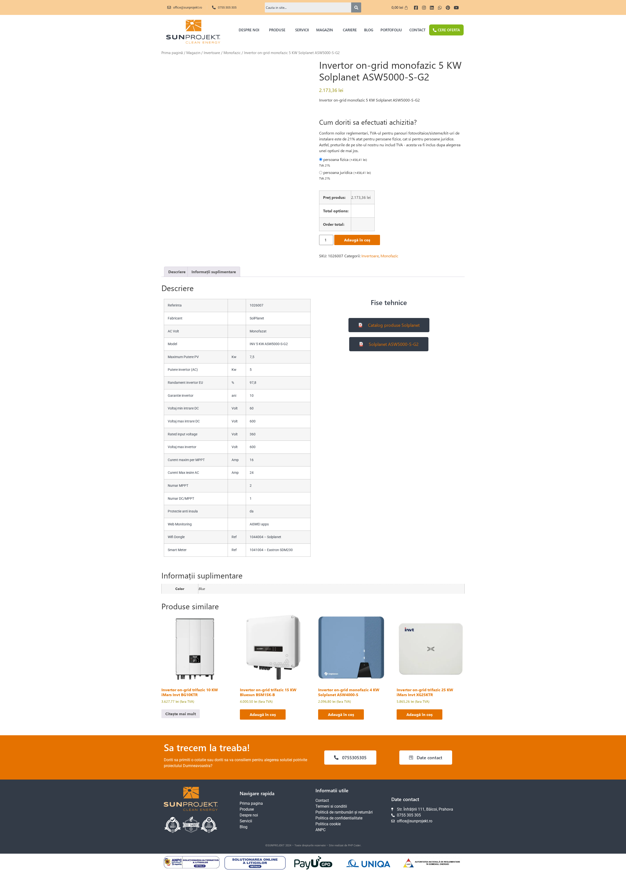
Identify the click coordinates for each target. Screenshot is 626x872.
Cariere (350, 29)
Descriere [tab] (177, 271)
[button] (250, 29)
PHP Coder (354, 845)
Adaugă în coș (357, 239)
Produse (277, 29)
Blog (368, 29)
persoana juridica (347, 172)
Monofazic (232, 52)
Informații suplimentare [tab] (213, 271)
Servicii (302, 29)
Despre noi (249, 29)
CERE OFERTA (449, 29)
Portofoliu (391, 29)
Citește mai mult (180, 713)
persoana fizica (345, 160)
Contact (417, 29)
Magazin (324, 29)
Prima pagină (172, 52)
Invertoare (212, 52)
